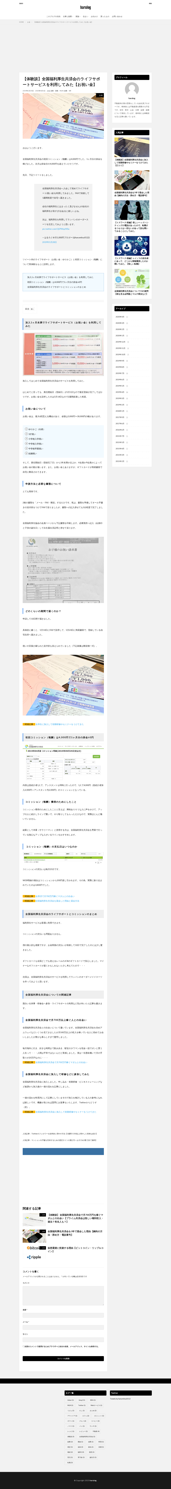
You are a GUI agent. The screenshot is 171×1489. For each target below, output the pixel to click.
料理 (101, 1442)
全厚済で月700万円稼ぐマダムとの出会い (55, 896)
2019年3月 (121, 398)
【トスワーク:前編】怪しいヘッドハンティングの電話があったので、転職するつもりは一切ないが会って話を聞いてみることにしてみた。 (131, 226)
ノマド (70, 1426)
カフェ (85, 1416)
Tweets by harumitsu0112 (120, 1399)
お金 (28, 22)
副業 (65, 91)
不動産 (96, 1431)
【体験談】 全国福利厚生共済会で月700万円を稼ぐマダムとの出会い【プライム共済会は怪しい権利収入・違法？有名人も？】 (76, 1218)
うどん (70, 1410)
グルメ (82, 1421)
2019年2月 (121, 405)
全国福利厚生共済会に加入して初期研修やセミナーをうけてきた (66, 1112)
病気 (90, 1447)
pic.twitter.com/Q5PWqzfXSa (55, 229)
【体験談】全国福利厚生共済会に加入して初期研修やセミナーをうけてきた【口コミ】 (131, 163)
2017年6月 (121, 423)
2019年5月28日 (49, 242)
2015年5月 (121, 442)
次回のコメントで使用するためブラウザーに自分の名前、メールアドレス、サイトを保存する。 (62, 1346)
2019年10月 (122, 354)
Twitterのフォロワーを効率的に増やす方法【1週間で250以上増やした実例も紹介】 (64, 1134)
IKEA (93, 1400)
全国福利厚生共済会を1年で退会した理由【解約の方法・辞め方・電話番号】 (75, 1233)
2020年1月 (121, 335)
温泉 (80, 1447)
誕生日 (93, 1457)
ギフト (70, 1421)
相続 (70, 1452)
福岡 (81, 1452)
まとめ (93, 1410)
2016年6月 (121, 430)
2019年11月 (122, 348)
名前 (25, 1310)
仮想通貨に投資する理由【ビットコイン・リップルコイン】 (76, 1249)
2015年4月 (121, 449)
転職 (70, 1462)
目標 (101, 1447)
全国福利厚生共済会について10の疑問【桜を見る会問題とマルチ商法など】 (131, 292)
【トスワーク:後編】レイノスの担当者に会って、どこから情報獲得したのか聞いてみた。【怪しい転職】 (131, 261)
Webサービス (96, 1405)
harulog (85, 7)
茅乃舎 (81, 1457)
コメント (26, 1283)
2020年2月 (121, 329)
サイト (25, 1334)
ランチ (93, 1426)
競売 (91, 1452)
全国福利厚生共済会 (87, 1436)
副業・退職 (54, 91)
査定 (70, 1447)
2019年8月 (121, 367)
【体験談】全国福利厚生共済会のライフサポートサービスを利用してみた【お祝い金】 (63, 22)
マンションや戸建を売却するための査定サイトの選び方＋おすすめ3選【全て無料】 (64, 1140)
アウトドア (72, 1416)
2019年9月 (121, 361)
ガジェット (99, 1416)
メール (26, 1322)
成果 (90, 1442)
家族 (80, 1442)
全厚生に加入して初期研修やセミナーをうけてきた (60, 724)
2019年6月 (121, 379)
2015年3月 (121, 455)
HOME (21, 22)
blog (82, 1400)
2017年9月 (121, 417)
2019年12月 (122, 342)
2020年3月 (121, 323)
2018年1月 (121, 411)
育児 (70, 1457)
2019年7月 (121, 373)
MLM (62, 91)
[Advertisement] (85, 48)
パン (82, 1426)
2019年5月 (121, 386)
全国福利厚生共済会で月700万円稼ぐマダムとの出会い (61, 1062)
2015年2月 (121, 461)
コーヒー (95, 1421)
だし (82, 1410)
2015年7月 (121, 436)
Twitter (82, 1405)
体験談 (70, 1436)
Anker (70, 1400)
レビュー (83, 1431)
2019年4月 (122, 392)
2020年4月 (121, 317)
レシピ (70, 1431)
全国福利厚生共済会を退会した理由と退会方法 (57, 901)
